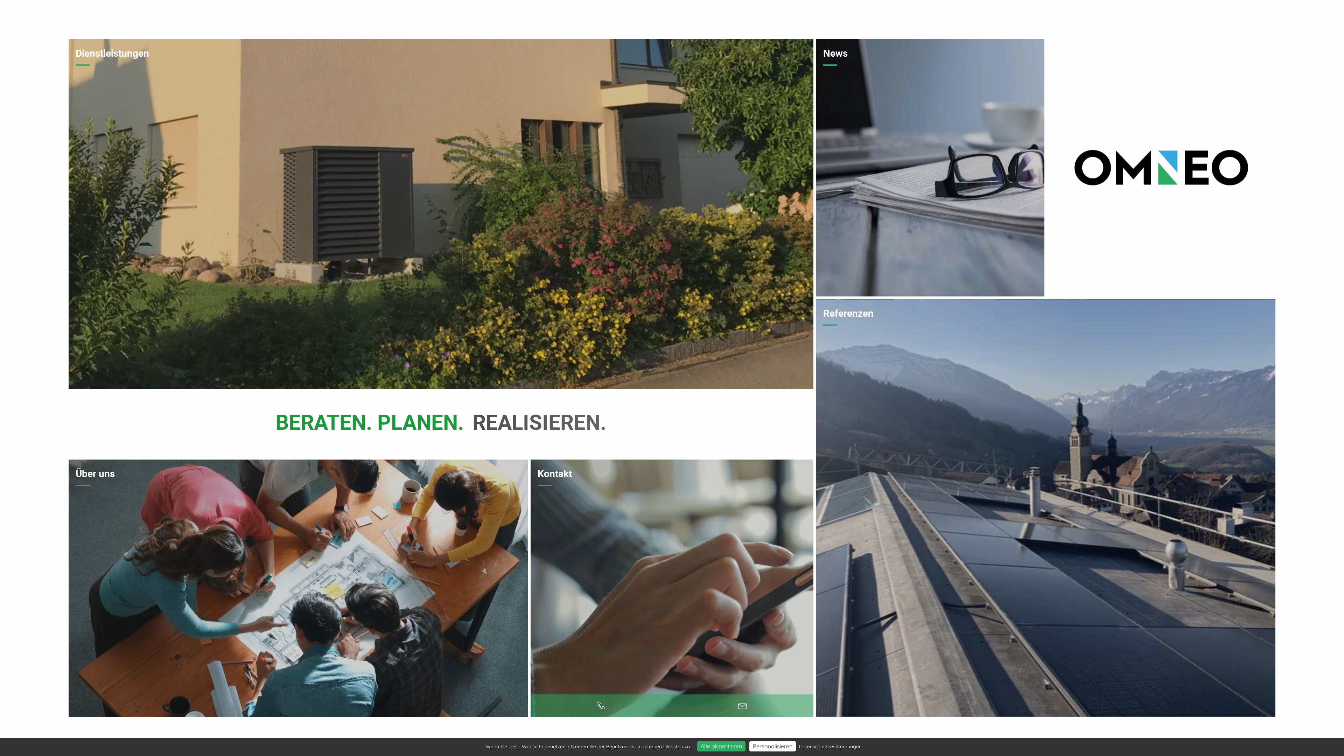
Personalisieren (772, 746)
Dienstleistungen (112, 53)
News (835, 53)
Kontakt (555, 473)
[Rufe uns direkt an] (601, 705)
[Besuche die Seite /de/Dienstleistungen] (441, 214)
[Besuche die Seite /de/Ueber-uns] (298, 588)
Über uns (95, 473)
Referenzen (848, 313)
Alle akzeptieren (721, 746)
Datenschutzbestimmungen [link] (830, 746)
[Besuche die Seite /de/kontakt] (672, 588)
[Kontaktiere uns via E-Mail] (742, 705)
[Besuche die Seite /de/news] (930, 167)
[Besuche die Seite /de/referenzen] (1045, 508)
